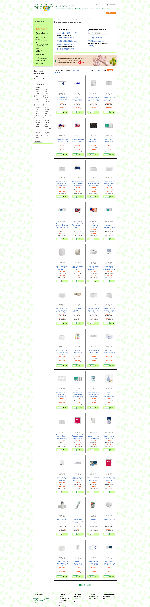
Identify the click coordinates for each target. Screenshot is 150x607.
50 (96, 70)
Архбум (38, 132)
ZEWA (46, 130)
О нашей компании (79, 598)
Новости (76, 602)
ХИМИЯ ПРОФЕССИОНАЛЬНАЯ (41, 58)
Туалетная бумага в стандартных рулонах (67, 32)
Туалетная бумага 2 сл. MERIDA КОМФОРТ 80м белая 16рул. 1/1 (62, 352)
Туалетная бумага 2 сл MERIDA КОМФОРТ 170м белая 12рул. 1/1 (62, 563)
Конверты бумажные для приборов (96, 46)
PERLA (46, 113)
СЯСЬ (46, 135)
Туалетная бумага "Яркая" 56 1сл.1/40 (77, 352)
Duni (37, 91)
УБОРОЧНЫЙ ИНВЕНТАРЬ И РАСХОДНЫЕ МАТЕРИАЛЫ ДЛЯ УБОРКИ (42, 46)
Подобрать (38, 141)
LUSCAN (38, 107)
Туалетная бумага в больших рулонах (66, 30)
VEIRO (37, 126)
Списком (58, 72)
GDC (37, 96)
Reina (46, 118)
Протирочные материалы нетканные (65, 48)
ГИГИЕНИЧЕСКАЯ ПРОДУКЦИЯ (97, 29)
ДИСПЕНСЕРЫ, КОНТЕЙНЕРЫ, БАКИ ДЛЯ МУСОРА (42, 33)
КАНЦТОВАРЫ (39, 63)
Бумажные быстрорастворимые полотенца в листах (67, 42)
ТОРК (37, 137)
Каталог (39, 21)
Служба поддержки (94, 596)
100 (99, 70)
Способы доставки (81, 9)
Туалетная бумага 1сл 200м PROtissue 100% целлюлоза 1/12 (61, 99)
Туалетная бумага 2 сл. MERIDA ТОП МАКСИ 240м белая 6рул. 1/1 (62, 436)
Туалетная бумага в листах (63, 33)
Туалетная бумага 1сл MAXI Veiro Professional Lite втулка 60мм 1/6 (93, 267)
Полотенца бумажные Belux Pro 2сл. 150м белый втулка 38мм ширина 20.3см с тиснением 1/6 (93, 438)
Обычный (110, 70)
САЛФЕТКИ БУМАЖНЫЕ (95, 33)
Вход (97, 4)
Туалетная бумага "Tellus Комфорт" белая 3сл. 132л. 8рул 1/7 (109, 563)
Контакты (105, 9)
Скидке (78, 70)
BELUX (37, 89)
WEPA (37, 130)
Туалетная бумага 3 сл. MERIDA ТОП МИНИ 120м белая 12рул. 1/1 (93, 99)
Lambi (46, 107)
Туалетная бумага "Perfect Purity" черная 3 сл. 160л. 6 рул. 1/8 (93, 141)
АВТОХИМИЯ (39, 26)
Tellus (46, 124)
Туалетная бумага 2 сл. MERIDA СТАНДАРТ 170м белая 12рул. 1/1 (62, 310)
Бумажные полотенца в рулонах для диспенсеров (65, 38)
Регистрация (102, 4)
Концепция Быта (47, 132)
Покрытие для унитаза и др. (95, 30)
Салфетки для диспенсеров (95, 37)
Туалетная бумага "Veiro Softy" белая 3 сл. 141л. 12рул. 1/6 (78, 225)
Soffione (47, 120)
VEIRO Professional (48, 127)
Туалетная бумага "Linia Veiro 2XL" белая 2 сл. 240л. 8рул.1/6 (93, 225)
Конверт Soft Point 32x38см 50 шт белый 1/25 (62, 521)
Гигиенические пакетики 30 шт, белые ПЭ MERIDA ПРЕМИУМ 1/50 (109, 436)
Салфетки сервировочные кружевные (97, 34)
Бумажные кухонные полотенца (64, 40)
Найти (111, 13)
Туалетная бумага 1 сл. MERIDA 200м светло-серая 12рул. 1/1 (109, 310)
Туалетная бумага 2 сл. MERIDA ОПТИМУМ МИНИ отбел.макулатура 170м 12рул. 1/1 (109, 185)
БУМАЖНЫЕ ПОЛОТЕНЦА (64, 36)
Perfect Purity (48, 115)
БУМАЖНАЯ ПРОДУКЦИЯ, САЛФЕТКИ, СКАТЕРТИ (42, 29)
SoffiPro (38, 120)
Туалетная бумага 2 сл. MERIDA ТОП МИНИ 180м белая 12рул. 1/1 (62, 183)
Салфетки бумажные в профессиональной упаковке (98, 39)
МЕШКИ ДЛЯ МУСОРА (41, 37)
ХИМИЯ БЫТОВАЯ (40, 54)
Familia (46, 93)
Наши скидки (95, 9)
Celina (46, 89)
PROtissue (38, 115)
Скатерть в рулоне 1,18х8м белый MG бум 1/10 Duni (78, 521)
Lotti (37, 109)
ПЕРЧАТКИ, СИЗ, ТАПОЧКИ (40, 51)
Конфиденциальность (79, 604)
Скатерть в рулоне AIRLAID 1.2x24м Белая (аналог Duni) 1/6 (77, 478)
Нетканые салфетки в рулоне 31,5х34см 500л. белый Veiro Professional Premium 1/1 (62, 480)
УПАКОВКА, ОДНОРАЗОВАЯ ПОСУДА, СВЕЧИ (42, 41)
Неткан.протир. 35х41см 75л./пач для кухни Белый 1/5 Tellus (93, 478)
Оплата (70, 9)
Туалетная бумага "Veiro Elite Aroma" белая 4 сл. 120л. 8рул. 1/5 (62, 141)
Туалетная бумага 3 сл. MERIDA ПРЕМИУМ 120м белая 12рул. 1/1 (93, 310)
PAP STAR (38, 113)
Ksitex (46, 105)
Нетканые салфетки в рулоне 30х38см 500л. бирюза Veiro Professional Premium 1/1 (93, 396)
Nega (37, 111)
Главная (56, 19)
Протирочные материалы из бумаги (65, 49)
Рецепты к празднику (64, 606)
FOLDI (37, 93)
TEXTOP (47, 122)
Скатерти (90, 45)
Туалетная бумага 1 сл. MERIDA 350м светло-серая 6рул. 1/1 (77, 267)
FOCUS (47, 91)
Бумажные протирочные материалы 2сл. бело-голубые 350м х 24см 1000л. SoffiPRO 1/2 (109, 227)
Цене (74, 70)
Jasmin (37, 101)
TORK (37, 124)
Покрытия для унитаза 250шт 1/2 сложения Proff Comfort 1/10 (77, 183)
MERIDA (47, 109)
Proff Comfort (39, 118)
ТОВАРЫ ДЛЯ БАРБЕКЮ (41, 60)
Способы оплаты (93, 598)
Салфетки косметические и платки (96, 41)
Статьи (60, 602)
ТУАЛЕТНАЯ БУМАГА (63, 29)
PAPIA (46, 111)
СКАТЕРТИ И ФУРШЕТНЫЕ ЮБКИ (98, 44)
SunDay (38, 122)
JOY (46, 99)
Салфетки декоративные (94, 36)
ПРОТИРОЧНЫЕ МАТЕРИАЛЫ (65, 46)
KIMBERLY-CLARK (47, 102)
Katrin (37, 105)
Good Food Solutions (47, 96)
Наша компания (60, 9)
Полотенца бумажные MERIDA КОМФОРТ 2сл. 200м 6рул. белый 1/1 (62, 267)
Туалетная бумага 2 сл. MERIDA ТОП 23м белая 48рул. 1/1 (109, 521)
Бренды (76, 600)
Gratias (37, 99)
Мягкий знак (39, 135)
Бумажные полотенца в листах (64, 44)
